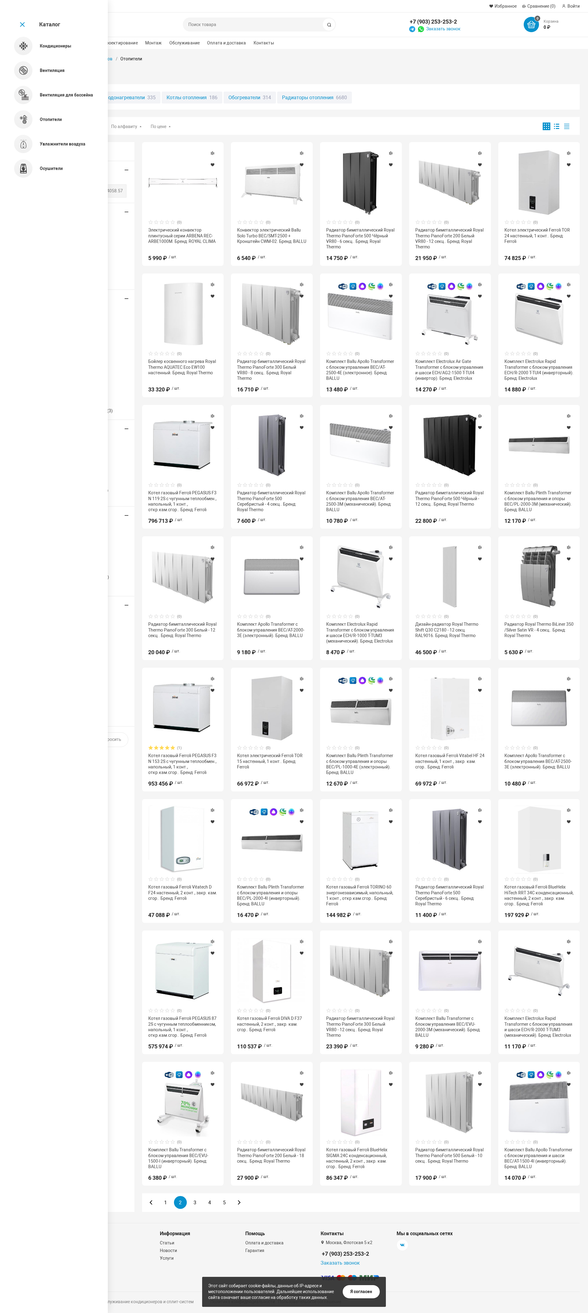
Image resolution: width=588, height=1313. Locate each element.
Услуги (167, 1258)
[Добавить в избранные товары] (212, 164)
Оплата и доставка (226, 42)
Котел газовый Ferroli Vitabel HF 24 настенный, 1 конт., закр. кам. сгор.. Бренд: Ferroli (449, 761)
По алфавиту (124, 126)
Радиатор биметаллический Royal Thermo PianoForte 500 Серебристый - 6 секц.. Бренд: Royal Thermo (449, 895)
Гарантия (254, 1250)
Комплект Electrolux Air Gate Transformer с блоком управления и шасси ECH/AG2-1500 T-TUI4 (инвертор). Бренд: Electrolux (449, 370)
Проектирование (120, 42)
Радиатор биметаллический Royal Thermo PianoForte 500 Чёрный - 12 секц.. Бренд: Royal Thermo (449, 498)
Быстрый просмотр (182, 182)
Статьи (167, 1242)
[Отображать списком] (556, 126)
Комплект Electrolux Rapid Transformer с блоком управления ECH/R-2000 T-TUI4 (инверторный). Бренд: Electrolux (539, 370)
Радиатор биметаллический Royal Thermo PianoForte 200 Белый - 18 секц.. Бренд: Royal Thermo (271, 1155)
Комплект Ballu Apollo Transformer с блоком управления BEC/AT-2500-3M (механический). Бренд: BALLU (360, 501)
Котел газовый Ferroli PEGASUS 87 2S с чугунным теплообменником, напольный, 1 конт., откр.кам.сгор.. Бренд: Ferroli (182, 1027)
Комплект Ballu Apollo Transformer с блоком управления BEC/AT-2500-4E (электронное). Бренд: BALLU (360, 370)
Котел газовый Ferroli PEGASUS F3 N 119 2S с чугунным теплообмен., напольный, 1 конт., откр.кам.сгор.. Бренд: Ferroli (182, 501)
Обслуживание (184, 42)
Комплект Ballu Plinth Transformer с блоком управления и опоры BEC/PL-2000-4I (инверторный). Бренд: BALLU (270, 895)
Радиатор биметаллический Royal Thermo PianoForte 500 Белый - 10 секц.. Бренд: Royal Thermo (449, 1155)
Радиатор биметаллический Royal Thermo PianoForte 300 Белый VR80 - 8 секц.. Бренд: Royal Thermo (271, 370)
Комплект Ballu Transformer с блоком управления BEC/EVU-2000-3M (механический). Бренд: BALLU (448, 1027)
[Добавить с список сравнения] (212, 153)
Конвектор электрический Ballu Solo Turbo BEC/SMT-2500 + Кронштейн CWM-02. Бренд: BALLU (271, 235)
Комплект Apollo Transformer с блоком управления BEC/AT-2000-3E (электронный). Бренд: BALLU (270, 630)
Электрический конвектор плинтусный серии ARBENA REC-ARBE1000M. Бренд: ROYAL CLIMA (182, 235)
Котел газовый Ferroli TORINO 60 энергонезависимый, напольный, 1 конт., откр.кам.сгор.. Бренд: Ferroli (359, 895)
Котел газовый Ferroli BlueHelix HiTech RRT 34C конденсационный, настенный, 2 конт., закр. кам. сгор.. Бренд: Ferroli (539, 895)
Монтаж (153, 42)
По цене (158, 126)
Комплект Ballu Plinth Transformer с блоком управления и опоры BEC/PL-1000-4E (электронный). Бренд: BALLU (359, 764)
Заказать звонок (443, 28)
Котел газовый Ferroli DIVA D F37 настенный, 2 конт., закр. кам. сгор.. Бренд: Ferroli (269, 1024)
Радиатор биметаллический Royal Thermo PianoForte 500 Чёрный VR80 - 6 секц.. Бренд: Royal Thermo (360, 238)
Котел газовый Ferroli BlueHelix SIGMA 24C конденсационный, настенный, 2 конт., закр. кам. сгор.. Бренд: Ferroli (356, 1158)
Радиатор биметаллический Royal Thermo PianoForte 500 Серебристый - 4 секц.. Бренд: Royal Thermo (271, 501)
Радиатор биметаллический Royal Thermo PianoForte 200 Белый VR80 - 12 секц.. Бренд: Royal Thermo (449, 238)
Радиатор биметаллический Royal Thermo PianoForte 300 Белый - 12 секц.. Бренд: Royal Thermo (182, 630)
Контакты (264, 42)
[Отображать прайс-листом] (567, 126)
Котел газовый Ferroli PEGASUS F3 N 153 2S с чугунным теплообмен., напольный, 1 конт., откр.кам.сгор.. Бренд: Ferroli (182, 764)
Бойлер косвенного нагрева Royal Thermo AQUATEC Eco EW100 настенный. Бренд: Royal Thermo (182, 367)
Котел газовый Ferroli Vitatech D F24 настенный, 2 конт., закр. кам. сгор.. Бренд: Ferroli (182, 892)
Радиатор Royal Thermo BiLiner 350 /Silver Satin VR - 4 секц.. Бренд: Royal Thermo (539, 630)
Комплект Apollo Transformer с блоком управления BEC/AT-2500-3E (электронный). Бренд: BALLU (538, 761)
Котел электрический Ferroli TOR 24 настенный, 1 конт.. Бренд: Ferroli (537, 235)
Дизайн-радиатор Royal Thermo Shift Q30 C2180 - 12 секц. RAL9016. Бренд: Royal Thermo (446, 630)
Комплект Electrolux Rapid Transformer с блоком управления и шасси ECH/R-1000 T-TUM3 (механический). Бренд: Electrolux (360, 632)
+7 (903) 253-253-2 (433, 21)
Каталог (49, 24)
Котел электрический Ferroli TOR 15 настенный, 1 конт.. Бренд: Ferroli (270, 761)
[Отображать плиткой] (546, 126)
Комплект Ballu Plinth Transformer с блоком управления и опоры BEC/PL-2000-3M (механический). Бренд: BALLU (538, 501)
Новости (168, 1250)
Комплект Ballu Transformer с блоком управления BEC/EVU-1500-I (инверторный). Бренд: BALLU (178, 1158)
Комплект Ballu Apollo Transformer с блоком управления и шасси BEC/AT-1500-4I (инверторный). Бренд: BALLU (538, 1158)
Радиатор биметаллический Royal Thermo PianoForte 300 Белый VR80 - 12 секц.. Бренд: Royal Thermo (360, 1027)
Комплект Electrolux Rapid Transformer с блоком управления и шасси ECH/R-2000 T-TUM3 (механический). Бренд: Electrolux (538, 1027)
